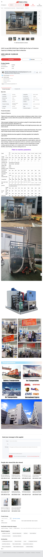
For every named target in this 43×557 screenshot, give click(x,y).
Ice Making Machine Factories (7, 541)
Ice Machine (27, 8)
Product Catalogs (17, 518)
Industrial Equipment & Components (9, 8)
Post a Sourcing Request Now (33, 456)
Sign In (3, 83)
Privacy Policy (38, 552)
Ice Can (25, 541)
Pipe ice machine (34, 520)
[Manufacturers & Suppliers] (21, 2)
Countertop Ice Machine (17, 535)
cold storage (13, 520)
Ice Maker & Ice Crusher (6, 533)
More (2, 548)
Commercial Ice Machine (6, 535)
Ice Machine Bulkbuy (29, 546)
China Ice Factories (18, 541)
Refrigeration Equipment (20, 8)
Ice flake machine (4, 522)
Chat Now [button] (33, 59)
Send (11, 456)
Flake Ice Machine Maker (16, 543)
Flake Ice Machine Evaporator (18, 546)
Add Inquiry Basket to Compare (22, 42)
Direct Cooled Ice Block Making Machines (27, 520)
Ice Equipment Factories (33, 541)
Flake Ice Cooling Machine (6, 546)
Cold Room (25, 533)
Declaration (33, 552)
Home (2, 8)
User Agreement (27, 552)
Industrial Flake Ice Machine (28, 543)
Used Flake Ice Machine (6, 543)
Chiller (2, 520)
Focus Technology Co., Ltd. (14, 552)
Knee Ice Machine (33, 533)
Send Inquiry (11, 59)
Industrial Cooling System (16, 533)
